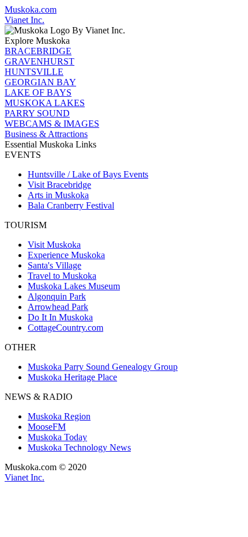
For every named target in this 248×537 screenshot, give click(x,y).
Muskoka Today (57, 437)
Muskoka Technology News (79, 447)
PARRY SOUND (37, 113)
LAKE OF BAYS (38, 92)
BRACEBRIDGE (38, 51)
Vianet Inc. (24, 20)
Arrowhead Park (58, 307)
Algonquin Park (57, 296)
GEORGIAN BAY (40, 82)
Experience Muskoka (66, 255)
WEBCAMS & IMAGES (52, 123)
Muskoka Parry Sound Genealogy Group (103, 367)
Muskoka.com (31, 9)
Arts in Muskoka (58, 195)
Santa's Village (54, 265)
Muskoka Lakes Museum (74, 286)
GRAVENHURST (39, 61)
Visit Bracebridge (59, 185)
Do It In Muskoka (60, 317)
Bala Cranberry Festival (71, 205)
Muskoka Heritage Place (72, 377)
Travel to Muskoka (62, 276)
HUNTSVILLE (34, 72)
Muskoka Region (59, 416)
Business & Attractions (46, 134)
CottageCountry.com (65, 327)
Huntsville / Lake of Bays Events (88, 174)
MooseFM (47, 427)
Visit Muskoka (54, 244)
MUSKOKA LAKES (45, 103)
